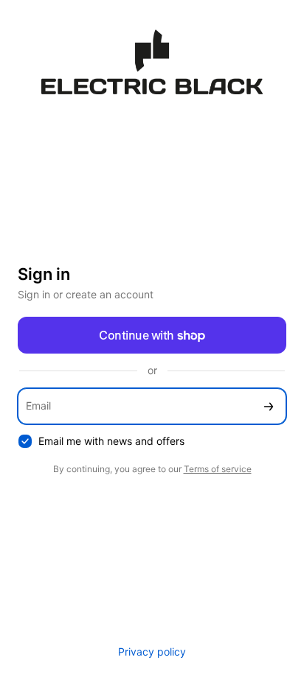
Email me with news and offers (111, 441)
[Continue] (268, 406)
